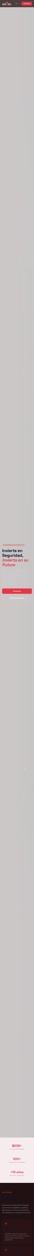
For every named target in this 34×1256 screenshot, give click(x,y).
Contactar (27, 3)
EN (16, 3)
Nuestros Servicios (17, 598)
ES (19, 3)
